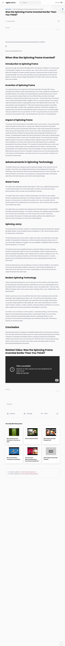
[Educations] (9, 404)
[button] (21, 2)
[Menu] (3, 2)
